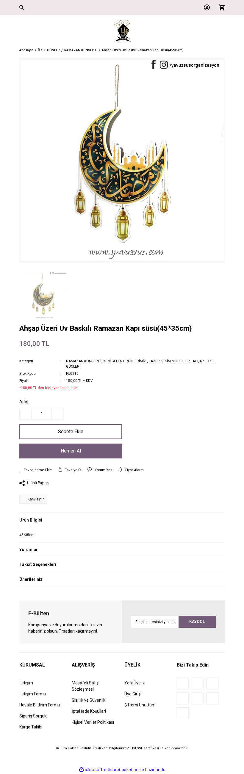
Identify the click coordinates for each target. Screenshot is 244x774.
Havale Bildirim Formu (39, 705)
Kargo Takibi (30, 727)
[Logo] (122, 31)
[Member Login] (205, 7)
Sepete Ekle (70, 431)
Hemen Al (71, 451)
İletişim (26, 683)
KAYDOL (197, 621)
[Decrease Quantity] (26, 413)
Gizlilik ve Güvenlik (88, 700)
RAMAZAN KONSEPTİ (83, 361)
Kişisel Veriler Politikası (93, 722)
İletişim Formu (32, 694)
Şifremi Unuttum (140, 705)
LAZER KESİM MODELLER (169, 361)
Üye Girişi (132, 694)
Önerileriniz (31, 579)
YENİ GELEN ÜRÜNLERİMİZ (124, 361)
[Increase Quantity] (58, 413)
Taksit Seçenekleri (37, 564)
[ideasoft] (91, 770)
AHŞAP (198, 361)
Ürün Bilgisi (30, 520)
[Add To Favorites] (35, 470)
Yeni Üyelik (134, 683)
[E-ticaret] (121, 769)
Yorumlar (28, 549)
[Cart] (220, 7)
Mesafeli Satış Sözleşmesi (85, 686)
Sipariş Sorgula (33, 716)
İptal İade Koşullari (89, 711)
